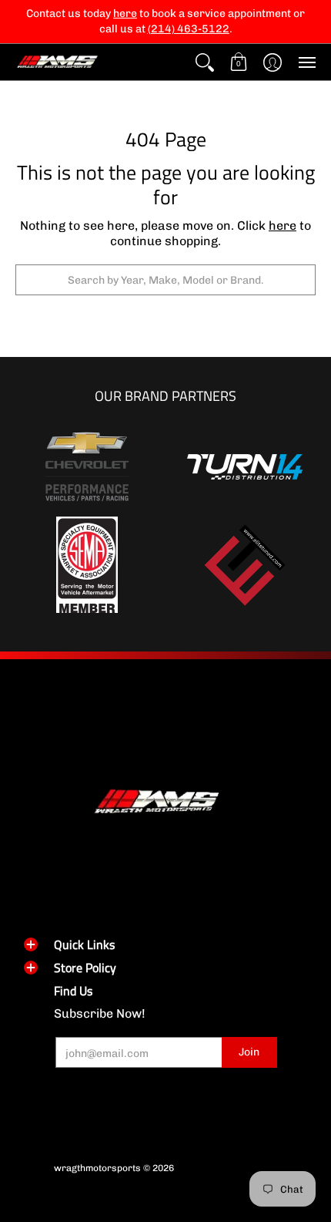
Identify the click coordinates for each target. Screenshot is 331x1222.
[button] (239, 62)
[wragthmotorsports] (57, 62)
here (282, 225)
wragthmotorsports (97, 1168)
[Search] (205, 62)
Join (249, 1052)
